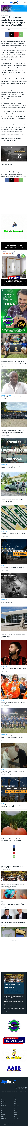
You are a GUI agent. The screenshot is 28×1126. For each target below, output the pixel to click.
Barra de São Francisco (10, 172)
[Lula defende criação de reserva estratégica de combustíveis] (14, 686)
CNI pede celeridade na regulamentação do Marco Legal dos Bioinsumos (12, 885)
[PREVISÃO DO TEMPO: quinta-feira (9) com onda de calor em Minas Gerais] (14, 789)
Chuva (2, 174)
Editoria (6, 15)
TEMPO (24, 176)
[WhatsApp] (14, 856)
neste (6, 174)
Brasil (2, 864)
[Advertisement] (14, 955)
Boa (17, 172)
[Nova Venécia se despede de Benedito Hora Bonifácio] (14, 381)
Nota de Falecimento (6, 395)
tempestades (19, 176)
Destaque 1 (4, 359)
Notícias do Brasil (12, 174)
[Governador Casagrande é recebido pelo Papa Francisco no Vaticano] (14, 755)
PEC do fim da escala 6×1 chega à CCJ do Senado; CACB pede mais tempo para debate (13, 867)
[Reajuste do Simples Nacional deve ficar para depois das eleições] (14, 932)
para (18, 174)
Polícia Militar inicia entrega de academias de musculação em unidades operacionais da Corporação (12, 432)
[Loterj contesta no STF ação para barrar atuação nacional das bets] (14, 619)
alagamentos (20, 171)
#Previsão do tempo (6, 171)
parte (20, 174)
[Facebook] (14, 846)
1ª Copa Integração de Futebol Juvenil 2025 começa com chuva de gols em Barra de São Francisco (12, 737)
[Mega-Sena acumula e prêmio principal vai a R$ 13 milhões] (14, 517)
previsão (3, 176)
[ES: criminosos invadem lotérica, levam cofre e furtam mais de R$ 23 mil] (14, 585)
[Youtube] (25, 1087)
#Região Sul (14, 171)
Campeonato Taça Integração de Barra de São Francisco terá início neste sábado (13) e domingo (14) (13, 363)
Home (2, 15)
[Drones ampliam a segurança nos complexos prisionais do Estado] (14, 484)
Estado (3, 429)
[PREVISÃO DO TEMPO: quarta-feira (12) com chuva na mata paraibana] (14, 551)
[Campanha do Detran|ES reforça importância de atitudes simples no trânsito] (14, 450)
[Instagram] (20, 1087)
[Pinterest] (14, 853)
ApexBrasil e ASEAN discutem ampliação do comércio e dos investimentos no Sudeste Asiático (13, 904)
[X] (14, 849)
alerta (2, 172)
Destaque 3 (4, 531)
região (7, 176)
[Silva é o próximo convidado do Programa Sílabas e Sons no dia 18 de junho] (14, 652)
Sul (14, 176)
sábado (11, 176)
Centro (22, 172)
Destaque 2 (4, 464)
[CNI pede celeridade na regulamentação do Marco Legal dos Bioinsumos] (14, 894)
